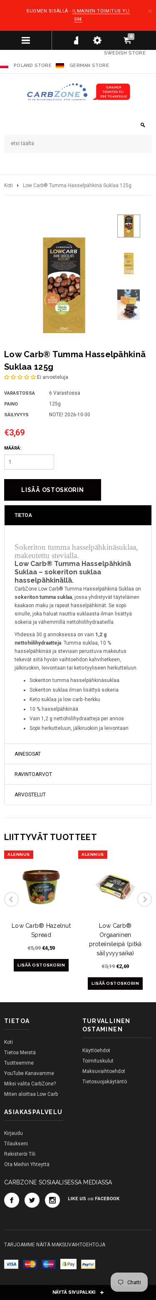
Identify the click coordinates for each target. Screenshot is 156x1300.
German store (89, 65)
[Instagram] (52, 1200)
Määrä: (12, 448)
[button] (20, 377)
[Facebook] (11, 1200)
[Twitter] (32, 1200)
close (150, 11)
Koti (8, 185)
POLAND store (32, 65)
